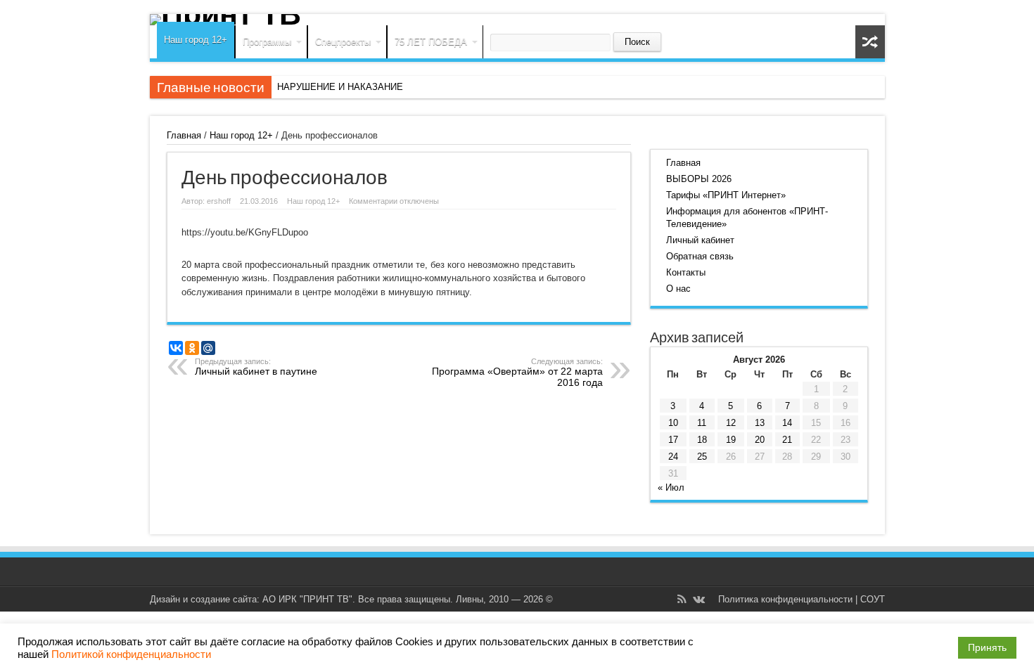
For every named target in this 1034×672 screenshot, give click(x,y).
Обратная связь (700, 256)
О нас (678, 288)
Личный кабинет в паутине (256, 367)
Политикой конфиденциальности (131, 654)
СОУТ (872, 599)
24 (673, 456)
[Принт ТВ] (517, 19)
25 (702, 456)
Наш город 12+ (195, 39)
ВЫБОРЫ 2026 (699, 179)
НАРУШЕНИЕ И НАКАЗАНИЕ (340, 87)
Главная (184, 135)
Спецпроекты (343, 42)
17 (673, 439)
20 (760, 439)
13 (760, 423)
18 (702, 439)
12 (731, 423)
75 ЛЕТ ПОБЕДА (431, 42)
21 (787, 439)
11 (701, 423)
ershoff (219, 201)
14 (787, 423)
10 (673, 423)
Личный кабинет (700, 240)
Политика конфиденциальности (785, 599)
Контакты (686, 272)
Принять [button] (987, 647)
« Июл (671, 487)
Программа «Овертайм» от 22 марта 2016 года (517, 372)
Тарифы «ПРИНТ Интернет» (726, 195)
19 (731, 439)
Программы (267, 42)
